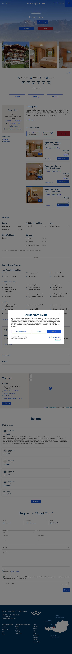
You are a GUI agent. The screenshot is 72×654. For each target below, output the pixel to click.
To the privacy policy (54, 337)
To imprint (57, 340)
